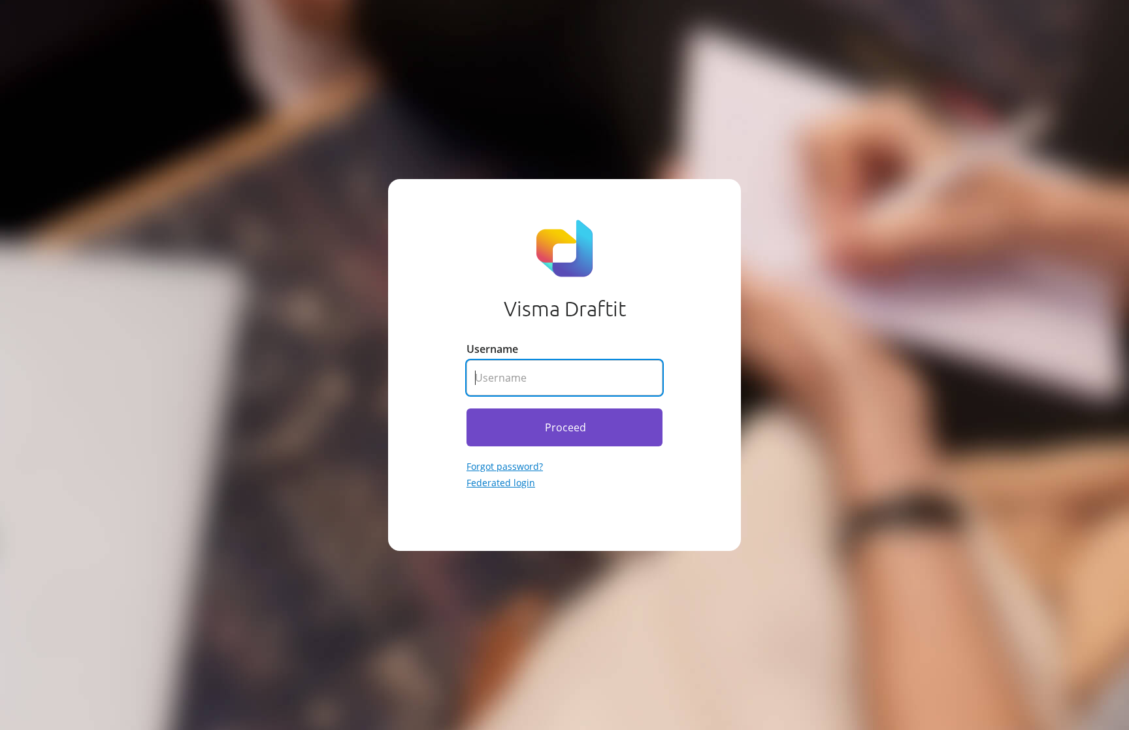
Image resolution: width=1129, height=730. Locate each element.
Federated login (500, 482)
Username (492, 349)
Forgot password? (504, 466)
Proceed (565, 427)
